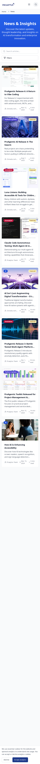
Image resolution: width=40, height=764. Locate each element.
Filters (9, 58)
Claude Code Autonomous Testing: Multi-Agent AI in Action (17, 245)
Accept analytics (20, 760)
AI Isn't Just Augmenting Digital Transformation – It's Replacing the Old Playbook (18, 296)
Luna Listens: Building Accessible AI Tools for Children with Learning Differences (19, 195)
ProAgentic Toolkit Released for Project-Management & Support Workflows (20, 397)
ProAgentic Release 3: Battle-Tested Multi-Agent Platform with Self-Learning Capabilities (19, 346)
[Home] (8, 4)
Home (4, 12)
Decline (6, 760)
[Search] (35, 4)
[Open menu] (29, 4)
